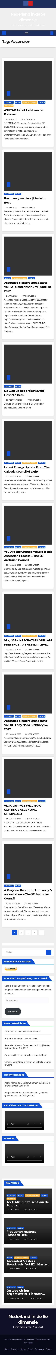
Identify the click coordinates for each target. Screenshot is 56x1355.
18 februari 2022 (14, 400)
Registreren (39, 1349)
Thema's (42, 102)
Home (7, 1349)
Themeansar (27, 1343)
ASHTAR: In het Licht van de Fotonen (22, 1031)
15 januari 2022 (14, 734)
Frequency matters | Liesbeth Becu (21, 1038)
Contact (49, 1349)
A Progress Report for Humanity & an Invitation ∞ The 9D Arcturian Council (28, 894)
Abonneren (13, 1011)
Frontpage (9, 102)
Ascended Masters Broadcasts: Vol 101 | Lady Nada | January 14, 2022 (26, 725)
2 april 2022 (12, 296)
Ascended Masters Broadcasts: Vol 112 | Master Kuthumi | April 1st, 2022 (27, 287)
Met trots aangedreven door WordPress (20, 1339)
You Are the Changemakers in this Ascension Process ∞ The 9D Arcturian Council (28, 556)
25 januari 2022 (14, 649)
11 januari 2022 (13, 819)
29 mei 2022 (11, 119)
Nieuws (18, 102)
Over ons (14, 1349)
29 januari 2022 (14, 476)
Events (30, 1349)
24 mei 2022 (11, 207)
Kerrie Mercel (11, 1083)
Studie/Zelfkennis (29, 102)
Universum (9, 105)
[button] (48, 33)
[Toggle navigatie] (26, 33)
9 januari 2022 (13, 903)
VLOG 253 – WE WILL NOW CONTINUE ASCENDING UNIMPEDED (22, 810)
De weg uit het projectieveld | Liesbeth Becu (25, 1055)
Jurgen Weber (28, 119)
